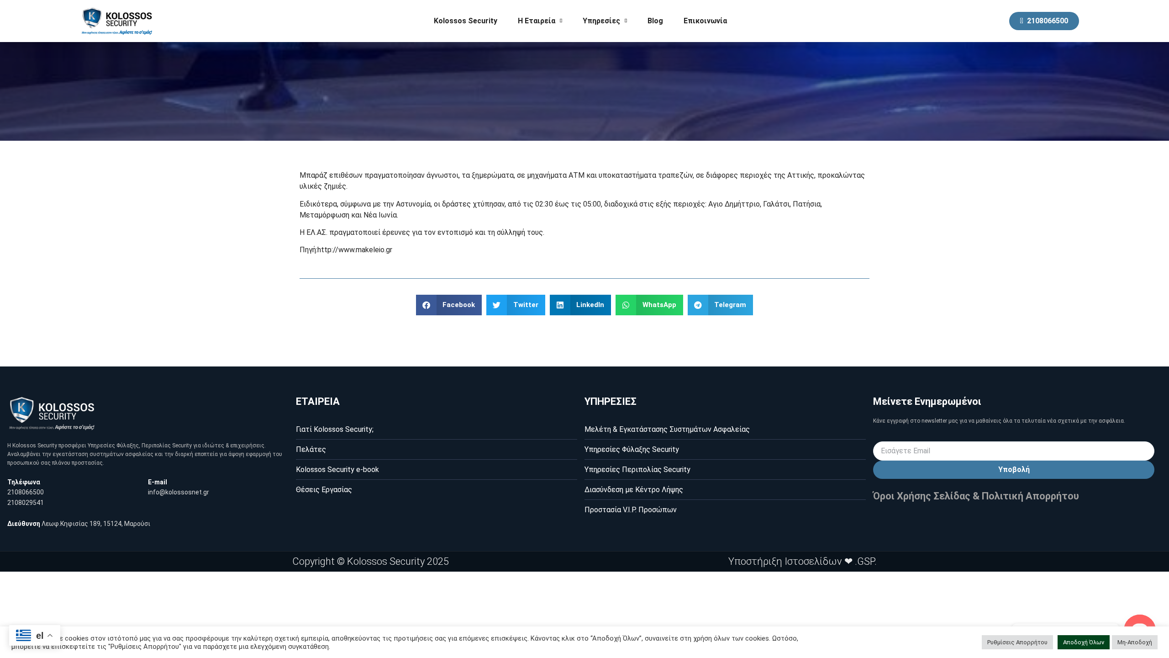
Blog (655, 20)
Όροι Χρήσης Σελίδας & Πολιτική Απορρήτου (976, 496)
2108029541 (25, 502)
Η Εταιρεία (536, 20)
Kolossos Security (465, 20)
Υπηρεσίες (601, 20)
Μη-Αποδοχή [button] (1134, 642)
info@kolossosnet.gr (178, 492)
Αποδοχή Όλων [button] (1083, 642)
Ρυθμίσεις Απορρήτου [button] (1017, 642)
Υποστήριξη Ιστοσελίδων (785, 561)
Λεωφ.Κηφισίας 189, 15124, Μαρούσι (96, 523)
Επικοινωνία (705, 20)
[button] (449, 305)
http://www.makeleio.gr (354, 249)
